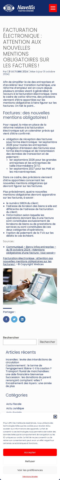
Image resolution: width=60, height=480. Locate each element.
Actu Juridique (15, 408)
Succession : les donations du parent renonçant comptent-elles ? (28, 378)
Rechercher (11, 337)
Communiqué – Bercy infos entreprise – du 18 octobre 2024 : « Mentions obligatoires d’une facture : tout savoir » (31, 250)
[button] (55, 416)
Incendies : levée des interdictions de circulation (29, 361)
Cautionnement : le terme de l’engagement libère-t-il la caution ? (29, 367)
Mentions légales (30, 476)
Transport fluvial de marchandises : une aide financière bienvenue (28, 372)
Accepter (30, 452)
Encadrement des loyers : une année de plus (29, 384)
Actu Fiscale (13, 404)
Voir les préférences (30, 470)
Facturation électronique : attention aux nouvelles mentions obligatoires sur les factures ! (28, 261)
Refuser (30, 461)
